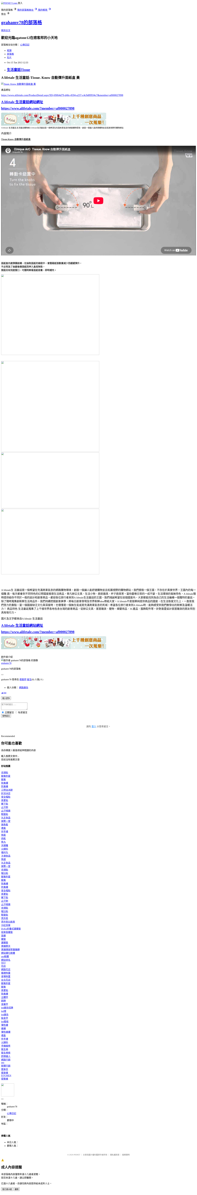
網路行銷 (5, 1060)
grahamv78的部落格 (21, 22)
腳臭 (3, 779)
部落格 (10, 54)
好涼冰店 (5, 793)
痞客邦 (22, 679)
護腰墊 (4, 942)
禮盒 (3, 828)
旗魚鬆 (4, 824)
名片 (9, 57)
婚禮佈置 (5, 973)
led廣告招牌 (7, 1007)
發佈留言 (6, 716)
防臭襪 (4, 786)
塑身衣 (4, 1069)
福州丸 (4, 852)
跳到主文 (5, 30)
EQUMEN (6, 1075)
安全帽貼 (5, 797)
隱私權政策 (114, 1155)
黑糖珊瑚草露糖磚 (10, 949)
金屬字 (4, 1004)
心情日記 (24, 45)
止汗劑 (4, 807)
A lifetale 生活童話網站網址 (22, 102)
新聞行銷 (5, 1066)
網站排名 (5, 960)
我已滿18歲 (7, 1189)
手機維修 (5, 1046)
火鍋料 (4, 849)
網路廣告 (23, 687)
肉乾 (3, 838)
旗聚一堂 (5, 821)
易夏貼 (4, 800)
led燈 (3, 1011)
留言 (29, 679)
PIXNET (77, 1155)
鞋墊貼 (4, 814)
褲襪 (3, 1028)
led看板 (5, 1021)
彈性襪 (4, 1025)
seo (2, 1062)
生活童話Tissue (18, 70)
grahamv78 (6, 663)
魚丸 (3, 842)
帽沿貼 (4, 873)
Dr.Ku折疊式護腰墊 (11, 929)
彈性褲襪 (5, 1032)
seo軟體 (5, 956)
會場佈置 (5, 976)
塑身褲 (4, 1073)
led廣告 (5, 1014)
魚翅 (3, 859)
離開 (16, 1189)
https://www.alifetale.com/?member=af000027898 (37, 108)
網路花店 (5, 969)
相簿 (9, 50)
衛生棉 (4, 1049)
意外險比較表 (8, 922)
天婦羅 (4, 845)
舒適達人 (5, 1056)
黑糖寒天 (5, 946)
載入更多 (6, 698)
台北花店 (5, 980)
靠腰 (3, 935)
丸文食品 (5, 817)
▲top (3, 692)
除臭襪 (4, 783)
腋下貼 (4, 804)
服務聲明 (126, 1155)
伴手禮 (4, 831)
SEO (3, 962)
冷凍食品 (5, 856)
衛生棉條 (5, 1053)
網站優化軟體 (8, 953)
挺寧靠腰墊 (7, 932)
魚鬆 (3, 835)
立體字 (4, 997)
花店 (3, 966)
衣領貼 (4, 772)
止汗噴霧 (5, 811)
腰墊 (3, 939)
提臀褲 (4, 1079)
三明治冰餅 (7, 790)
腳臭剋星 (5, 776)
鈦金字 (4, 1018)
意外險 (4, 918)
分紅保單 (5, 925)
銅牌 (3, 1001)
